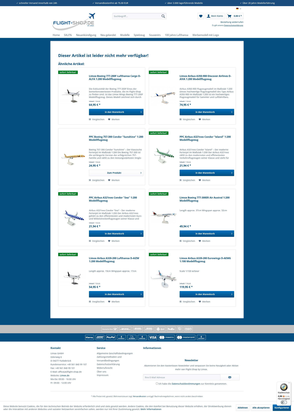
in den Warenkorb (114, 112)
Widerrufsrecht (104, 367)
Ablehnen (243, 407)
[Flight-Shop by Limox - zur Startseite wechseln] (73, 22)
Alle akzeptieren (261, 407)
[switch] (284, 402)
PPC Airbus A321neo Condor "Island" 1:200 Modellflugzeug (205, 138)
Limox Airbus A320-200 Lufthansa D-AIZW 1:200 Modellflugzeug (114, 260)
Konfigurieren (282, 407)
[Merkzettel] (201, 16)
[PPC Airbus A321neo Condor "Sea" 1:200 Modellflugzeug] (73, 217)
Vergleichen (98, 119)
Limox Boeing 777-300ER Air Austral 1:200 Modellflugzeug (205, 199)
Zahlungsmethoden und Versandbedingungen (109, 358)
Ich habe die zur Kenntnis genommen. (192, 383)
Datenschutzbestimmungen (186, 383)
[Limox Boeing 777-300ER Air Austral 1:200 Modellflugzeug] (164, 217)
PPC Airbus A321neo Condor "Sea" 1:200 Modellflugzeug (113, 199)
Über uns (101, 371)
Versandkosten (139, 396)
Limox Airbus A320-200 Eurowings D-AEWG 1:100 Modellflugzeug (205, 260)
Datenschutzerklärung (233, 25)
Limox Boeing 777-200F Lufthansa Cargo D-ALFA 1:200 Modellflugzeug (115, 77)
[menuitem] (139, 16)
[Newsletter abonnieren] (229, 377)
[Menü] (289, 383)
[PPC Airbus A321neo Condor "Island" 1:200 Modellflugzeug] (164, 156)
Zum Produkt (114, 172)
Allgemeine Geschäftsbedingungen (115, 353)
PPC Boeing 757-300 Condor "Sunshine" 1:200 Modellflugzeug (116, 138)
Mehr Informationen (151, 409)
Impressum (102, 375)
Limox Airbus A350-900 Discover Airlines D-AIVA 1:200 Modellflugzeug (205, 77)
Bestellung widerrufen (232, 22)
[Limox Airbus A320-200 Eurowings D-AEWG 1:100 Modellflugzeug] (164, 278)
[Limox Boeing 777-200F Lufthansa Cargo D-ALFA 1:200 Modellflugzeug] (73, 96)
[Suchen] (163, 16)
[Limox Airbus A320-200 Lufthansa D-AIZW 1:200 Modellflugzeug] (73, 278)
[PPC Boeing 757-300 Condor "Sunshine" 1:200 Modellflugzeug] (73, 156)
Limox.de (64, 375)
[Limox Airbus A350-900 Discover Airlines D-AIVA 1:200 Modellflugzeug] (164, 96)
